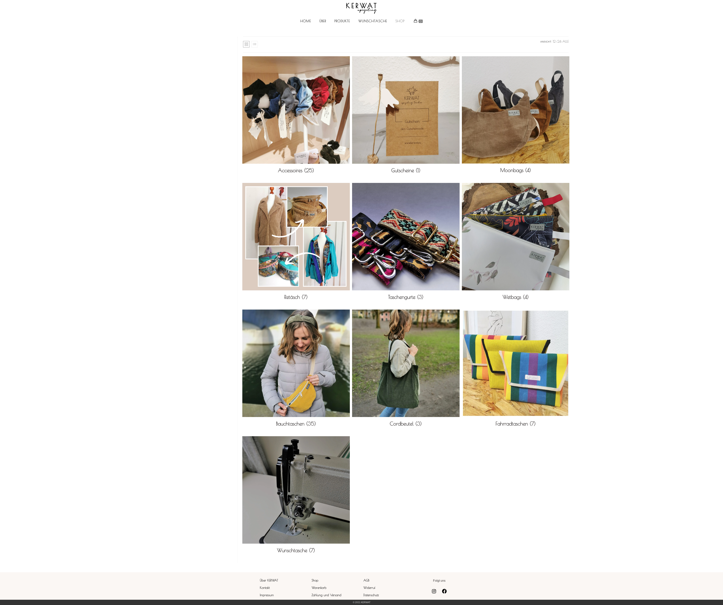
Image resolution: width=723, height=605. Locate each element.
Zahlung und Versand (326, 595)
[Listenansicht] (254, 44)
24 (559, 41)
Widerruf (369, 588)
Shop (315, 580)
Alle (566, 41)
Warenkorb (319, 588)
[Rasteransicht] (246, 44)
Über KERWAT (269, 580)
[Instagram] (434, 591)
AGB (366, 580)
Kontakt (265, 588)
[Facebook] (444, 591)
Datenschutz (371, 595)
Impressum (267, 595)
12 (554, 41)
